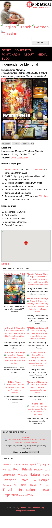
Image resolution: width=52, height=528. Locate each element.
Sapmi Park (37, 404)
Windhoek (44, 196)
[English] (8, 27)
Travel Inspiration (19, 490)
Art (32, 144)
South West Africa (19, 158)
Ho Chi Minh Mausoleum (15, 328)
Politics (25, 144)
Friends (27, 469)
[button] (26, 243)
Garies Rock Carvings (37, 298)
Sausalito (26, 437)
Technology (44, 485)
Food (16, 469)
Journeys (23, 50)
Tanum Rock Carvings (14, 352)
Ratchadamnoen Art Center (17, 274)
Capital (31, 465)
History (15, 144)
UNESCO (22, 495)
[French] (24, 27)
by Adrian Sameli (24, 508)
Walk (30, 495)
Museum (6, 144)
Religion (7, 485)
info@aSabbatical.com (26, 511)
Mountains (9, 474)
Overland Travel (16, 480)
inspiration (33, 452)
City (38, 464)
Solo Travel (29, 484)
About (29, 54)
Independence (12, 169)
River (16, 485)
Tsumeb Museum (38, 352)
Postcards (11, 54)
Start (6, 50)
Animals (6, 465)
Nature (35, 475)
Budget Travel (21, 464)
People (44, 480)
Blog (6, 58)
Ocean (46, 475)
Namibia (39, 169)
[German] (40, 27)
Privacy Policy (38, 508)
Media (42, 54)
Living (47, 470)
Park (34, 480)
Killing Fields (14, 382)
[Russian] (9, 33)
